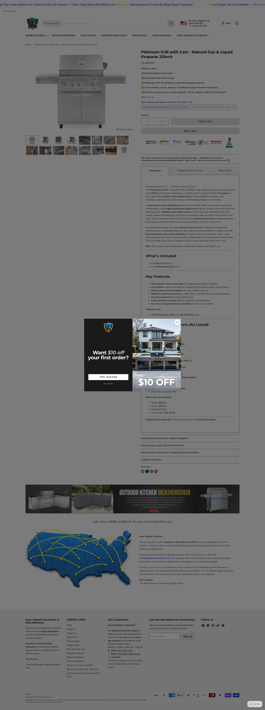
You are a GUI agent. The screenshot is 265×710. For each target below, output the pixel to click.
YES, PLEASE (108, 377)
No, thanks (108, 383)
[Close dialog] (177, 322)
